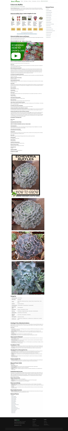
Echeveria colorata (13, 400)
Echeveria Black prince (14, 397)
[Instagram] (19, 425)
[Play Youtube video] (27, 51)
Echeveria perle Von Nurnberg (15, 404)
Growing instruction (17, 6)
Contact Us (45, 421)
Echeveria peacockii (13, 403)
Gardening (29, 1)
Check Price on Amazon (13, 29)
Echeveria (12, 395)
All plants (22, 1)
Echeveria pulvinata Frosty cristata (15, 408)
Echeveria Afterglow (13, 396)
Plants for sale (38, 1)
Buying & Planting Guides (36, 425)
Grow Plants (12, 6)
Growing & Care (34, 424)
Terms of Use (45, 422)
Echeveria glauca (13, 402)
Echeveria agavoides (13, 399)
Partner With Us (46, 424)
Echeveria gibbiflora (13, 401)
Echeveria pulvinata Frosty (14, 407)
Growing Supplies (34, 1)
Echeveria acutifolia (13, 398)
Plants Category (26, 1)
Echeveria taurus (13, 412)
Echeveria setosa (13, 411)
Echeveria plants (13, 405)
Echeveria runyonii (13, 410)
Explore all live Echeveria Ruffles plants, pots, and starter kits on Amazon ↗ (27, 33)
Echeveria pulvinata (13, 406)
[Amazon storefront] (21, 425)
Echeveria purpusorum (14, 409)
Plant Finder (34, 421)
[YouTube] (17, 425)
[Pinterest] (15, 425)
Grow (16, 420)
